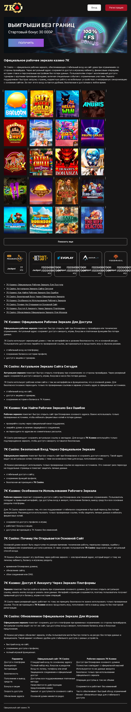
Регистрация (116, 7)
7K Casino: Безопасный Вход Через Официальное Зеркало (35, 296)
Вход (94, 7)
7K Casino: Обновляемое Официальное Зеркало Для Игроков (36, 312)
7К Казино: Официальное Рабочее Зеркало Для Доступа (34, 284)
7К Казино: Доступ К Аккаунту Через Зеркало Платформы (35, 308)
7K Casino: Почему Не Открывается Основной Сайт (31, 304)
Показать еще (65, 241)
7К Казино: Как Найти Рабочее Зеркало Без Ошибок (32, 292)
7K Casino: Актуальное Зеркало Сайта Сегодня (29, 288)
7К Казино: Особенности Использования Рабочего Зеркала (36, 300)
